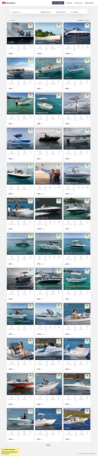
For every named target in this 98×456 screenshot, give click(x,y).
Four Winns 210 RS (14, 393)
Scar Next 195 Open (71, 113)
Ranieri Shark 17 (13, 113)
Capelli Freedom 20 (43, 78)
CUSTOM (40, 42)
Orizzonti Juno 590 (71, 183)
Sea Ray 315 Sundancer (44, 253)
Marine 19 (68, 78)
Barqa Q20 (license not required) (76, 253)
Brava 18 (11, 78)
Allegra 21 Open (13, 218)
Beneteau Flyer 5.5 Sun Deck (46, 358)
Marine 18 (11, 148)
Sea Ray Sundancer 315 (72, 218)
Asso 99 (11, 42)
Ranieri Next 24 (13, 183)
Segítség (69, 3)
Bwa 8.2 (67, 428)
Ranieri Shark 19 (70, 148)
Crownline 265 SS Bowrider (17, 253)
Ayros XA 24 (41, 183)
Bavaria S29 (41, 323)
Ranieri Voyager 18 (71, 323)
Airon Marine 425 (70, 42)
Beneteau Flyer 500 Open (73, 393)
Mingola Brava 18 (42, 113)
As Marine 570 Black (43, 148)
